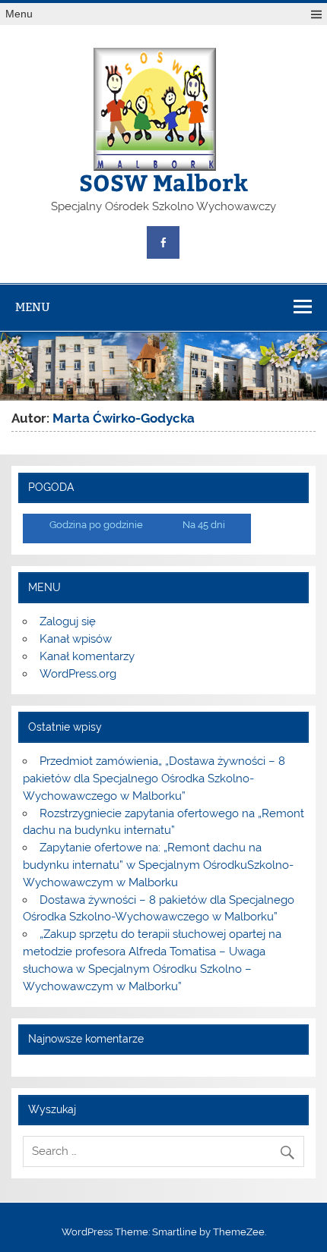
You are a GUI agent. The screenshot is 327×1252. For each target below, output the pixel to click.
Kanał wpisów (76, 639)
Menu (19, 14)
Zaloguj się (68, 621)
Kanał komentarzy (87, 656)
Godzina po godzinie (96, 524)
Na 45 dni (204, 524)
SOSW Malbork (163, 181)
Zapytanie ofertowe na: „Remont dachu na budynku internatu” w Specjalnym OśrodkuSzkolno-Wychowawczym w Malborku (158, 865)
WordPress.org (78, 674)
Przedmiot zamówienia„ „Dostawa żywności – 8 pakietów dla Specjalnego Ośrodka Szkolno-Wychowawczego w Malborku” (153, 778)
